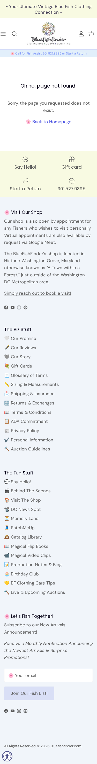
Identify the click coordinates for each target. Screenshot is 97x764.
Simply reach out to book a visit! (37, 293)
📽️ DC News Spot (22, 509)
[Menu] (5, 34)
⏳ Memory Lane (21, 518)
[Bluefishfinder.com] (48, 34)
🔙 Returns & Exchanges (29, 403)
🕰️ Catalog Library (23, 537)
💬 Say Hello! (17, 482)
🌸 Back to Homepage (48, 121)
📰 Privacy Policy (21, 430)
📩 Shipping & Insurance (29, 393)
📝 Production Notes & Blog (33, 564)
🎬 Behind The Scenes (27, 491)
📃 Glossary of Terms (26, 375)
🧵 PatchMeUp (19, 528)
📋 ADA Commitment (26, 421)
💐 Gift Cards (18, 366)
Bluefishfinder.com (66, 746)
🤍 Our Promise (20, 338)
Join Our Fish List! (29, 693)
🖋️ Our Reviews (20, 347)
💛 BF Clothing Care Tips (29, 583)
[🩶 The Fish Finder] (17, 34)
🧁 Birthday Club (21, 574)
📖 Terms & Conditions (27, 412)
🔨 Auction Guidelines (27, 449)
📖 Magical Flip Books (26, 546)
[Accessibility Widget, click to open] (7, 756)
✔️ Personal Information (28, 440)
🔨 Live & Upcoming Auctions (34, 592)
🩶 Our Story (17, 357)
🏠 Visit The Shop (22, 500)
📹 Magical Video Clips (27, 555)
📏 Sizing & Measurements (31, 384)
